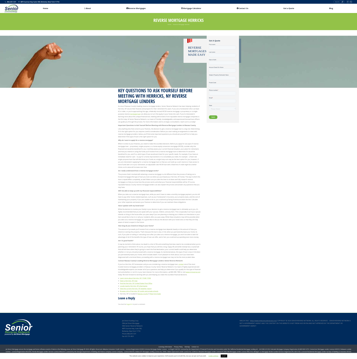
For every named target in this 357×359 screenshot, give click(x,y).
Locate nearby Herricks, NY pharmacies (133, 286)
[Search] (342, 1)
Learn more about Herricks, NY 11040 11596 (135, 278)
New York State (155, 294)
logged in (129, 304)
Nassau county (143, 294)
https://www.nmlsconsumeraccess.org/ (263, 321)
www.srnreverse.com (193, 272)
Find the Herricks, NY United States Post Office (136, 283)
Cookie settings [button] (213, 356)
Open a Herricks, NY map (128, 281)
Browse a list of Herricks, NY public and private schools (139, 291)
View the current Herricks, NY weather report (136, 289)
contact (181, 264)
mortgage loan (135, 114)
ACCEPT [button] (224, 356)
